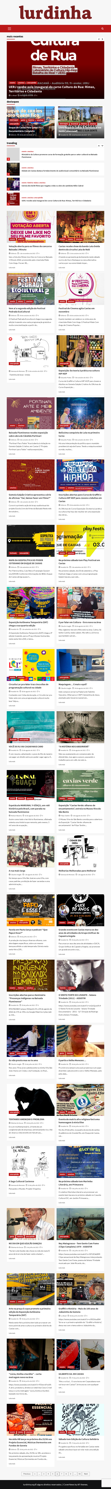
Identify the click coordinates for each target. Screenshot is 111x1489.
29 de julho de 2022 (26, 937)
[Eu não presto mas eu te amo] (31, 1041)
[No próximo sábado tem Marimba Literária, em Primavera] (80, 1162)
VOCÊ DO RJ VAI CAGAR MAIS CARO (26, 746)
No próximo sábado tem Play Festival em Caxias (79, 562)
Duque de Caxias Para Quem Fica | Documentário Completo (26, 129)
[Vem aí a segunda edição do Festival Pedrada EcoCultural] (31, 289)
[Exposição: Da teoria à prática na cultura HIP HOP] (80, 351)
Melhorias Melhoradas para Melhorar (77, 870)
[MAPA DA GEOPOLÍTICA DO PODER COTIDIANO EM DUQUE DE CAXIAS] (31, 541)
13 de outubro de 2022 (35, 371)
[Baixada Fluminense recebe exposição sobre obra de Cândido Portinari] (31, 413)
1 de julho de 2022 (32, 1247)
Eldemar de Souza (17, 1123)
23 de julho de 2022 (31, 1064)
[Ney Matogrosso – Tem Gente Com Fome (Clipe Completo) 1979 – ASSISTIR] (80, 1224)
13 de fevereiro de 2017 (79, 135)
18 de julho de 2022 (78, 1064)
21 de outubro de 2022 (77, 253)
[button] (9, 28)
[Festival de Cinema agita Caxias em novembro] (80, 289)
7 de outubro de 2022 (81, 378)
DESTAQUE (14, 120)
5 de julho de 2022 (77, 1188)
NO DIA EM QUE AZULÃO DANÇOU (25, 1243)
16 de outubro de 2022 (77, 315)
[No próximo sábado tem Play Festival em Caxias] (80, 541)
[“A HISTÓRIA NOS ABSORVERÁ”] (80, 727)
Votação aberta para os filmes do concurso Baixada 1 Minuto (30, 248)
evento (12, 83)
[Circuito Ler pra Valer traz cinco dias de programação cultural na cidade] (31, 665)
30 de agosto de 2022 (81, 626)
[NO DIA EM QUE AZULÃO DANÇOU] (31, 1224)
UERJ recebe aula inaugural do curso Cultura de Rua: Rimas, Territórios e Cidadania (52, 89)
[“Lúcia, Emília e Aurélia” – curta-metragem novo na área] (31, 1355)
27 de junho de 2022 (78, 1378)
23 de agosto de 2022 (29, 750)
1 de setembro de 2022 (29, 629)
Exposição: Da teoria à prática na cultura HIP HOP (79, 372)
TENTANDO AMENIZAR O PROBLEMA (26, 1119)
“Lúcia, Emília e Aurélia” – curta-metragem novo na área (25, 1375)
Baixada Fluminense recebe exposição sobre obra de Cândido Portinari (28, 434)
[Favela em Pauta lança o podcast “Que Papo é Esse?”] (31, 910)
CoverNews (68, 1484)
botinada (13, 553)
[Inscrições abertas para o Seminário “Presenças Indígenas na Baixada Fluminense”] (31, 976)
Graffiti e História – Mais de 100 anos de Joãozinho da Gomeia (78, 1310)
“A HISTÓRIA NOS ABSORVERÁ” (74, 746)
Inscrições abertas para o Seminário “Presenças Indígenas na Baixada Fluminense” (27, 998)
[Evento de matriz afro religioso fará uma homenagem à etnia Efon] (80, 1100)
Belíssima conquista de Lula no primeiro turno (79, 434)
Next (86, 1474)
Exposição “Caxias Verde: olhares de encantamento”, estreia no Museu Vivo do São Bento (80, 809)
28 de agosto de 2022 (29, 691)
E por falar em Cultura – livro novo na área (80, 622)
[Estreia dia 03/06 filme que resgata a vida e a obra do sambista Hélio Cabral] (13, 184)
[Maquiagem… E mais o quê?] (80, 665)
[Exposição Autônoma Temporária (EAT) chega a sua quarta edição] (31, 603)
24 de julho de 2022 (78, 1002)
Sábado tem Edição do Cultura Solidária (79, 1439)
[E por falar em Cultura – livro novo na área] (80, 603)
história (31, 120)
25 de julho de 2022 (78, 940)
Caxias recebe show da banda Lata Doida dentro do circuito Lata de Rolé (79, 248)
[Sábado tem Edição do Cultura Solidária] (80, 1420)
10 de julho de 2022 (34, 1185)
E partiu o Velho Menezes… (72, 1060)
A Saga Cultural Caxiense (21, 1181)
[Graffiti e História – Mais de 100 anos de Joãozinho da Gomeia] (80, 1289)
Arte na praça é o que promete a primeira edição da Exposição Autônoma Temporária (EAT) (29, 1312)
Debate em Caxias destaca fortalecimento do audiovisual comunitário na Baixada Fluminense (60, 171)
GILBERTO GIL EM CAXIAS (71, 1374)
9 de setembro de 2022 (27, 567)
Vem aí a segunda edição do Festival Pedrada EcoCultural (27, 310)
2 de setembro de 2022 (79, 567)
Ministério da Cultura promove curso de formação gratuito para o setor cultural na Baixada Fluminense (59, 156)
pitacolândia (64, 739)
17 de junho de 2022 (78, 1443)
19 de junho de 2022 (26, 1449)
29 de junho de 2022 (28, 1319)
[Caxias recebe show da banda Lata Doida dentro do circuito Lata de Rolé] (80, 227)
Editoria (13, 135)
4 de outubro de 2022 (26, 440)
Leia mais (12, 268)
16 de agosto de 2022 (32, 816)
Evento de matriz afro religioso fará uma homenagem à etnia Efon (79, 1121)
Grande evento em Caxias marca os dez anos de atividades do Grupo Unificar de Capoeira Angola (79, 933)
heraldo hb (64, 135)
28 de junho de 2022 (76, 1316)
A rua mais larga (17, 870)
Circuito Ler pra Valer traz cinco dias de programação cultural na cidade (28, 686)
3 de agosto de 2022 (79, 816)
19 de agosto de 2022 (78, 750)
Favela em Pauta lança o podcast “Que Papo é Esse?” (28, 931)
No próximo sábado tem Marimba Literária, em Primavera (75, 1183)
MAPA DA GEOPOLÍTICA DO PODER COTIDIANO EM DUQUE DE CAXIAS (26, 562)
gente (23, 120)
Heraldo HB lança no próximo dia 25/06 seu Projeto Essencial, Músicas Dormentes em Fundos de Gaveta (30, 1442)
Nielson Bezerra (16, 816)
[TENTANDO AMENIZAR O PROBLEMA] (31, 1100)
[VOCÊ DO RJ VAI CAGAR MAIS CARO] (31, 727)
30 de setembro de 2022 (77, 505)
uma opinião (31, 83)
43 (80, 1474)
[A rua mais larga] (31, 851)
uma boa (21, 83)
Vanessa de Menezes (18, 371)
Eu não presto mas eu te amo (23, 1060)
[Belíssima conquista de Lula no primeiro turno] (80, 413)
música (36, 183)
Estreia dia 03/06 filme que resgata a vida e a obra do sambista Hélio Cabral (52, 185)
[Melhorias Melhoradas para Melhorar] (80, 851)
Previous (26, 1474)
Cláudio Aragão (66, 626)
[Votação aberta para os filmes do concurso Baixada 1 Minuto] (31, 227)
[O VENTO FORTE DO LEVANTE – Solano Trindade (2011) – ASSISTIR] (80, 976)
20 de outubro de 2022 (27, 315)
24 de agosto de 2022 (81, 688)
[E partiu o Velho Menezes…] (80, 1041)
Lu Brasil (14, 95)
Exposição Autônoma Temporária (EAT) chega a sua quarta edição (28, 624)
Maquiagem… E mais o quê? (73, 684)
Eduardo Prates (66, 378)
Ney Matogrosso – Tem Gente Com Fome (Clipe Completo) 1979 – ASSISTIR (79, 1245)
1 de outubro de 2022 (26, 502)
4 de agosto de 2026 (26, 95)
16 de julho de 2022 (32, 1123)
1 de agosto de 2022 (31, 875)
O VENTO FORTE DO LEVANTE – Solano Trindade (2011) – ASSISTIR (77, 996)
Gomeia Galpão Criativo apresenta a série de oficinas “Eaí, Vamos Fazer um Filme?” (30, 496)
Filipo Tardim (65, 816)
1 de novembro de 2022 (27, 253)
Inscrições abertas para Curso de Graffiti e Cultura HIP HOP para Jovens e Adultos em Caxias (80, 498)
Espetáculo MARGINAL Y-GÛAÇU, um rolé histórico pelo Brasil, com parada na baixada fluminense (29, 809)
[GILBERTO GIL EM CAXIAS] (80, 1355)
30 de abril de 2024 (25, 135)
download (74, 124)
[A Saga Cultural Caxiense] (31, 1162)
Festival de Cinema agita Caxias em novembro (77, 310)
